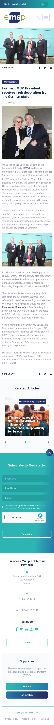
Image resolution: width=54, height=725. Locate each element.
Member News (10, 82)
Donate (27, 686)
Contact (27, 642)
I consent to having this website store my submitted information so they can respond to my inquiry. (25, 507)
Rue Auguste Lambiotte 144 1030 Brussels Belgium (27, 580)
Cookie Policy (29, 718)
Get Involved (27, 695)
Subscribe (27, 534)
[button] (25, 442)
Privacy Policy (11, 718)
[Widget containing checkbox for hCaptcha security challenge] (24, 517)
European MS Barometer (14, 307)
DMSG (26, 168)
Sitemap (45, 718)
